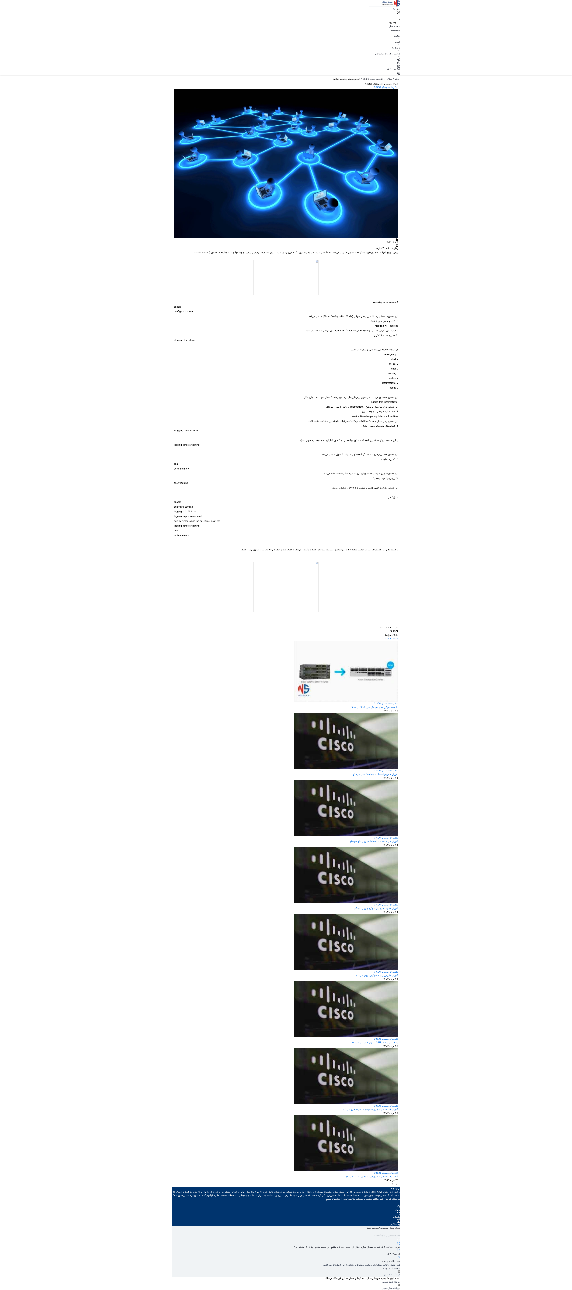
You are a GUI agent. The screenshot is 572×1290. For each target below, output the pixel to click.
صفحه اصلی (394, 26)
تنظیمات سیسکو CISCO (373, 79)
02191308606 (393, 69)
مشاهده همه (391, 639)
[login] (286, 12)
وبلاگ (389, 79)
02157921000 (394, 23)
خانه (397, 79)
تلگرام (397, 1210)
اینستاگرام (395, 1224)
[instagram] (286, 66)
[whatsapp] (286, 63)
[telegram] (286, 59)
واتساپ (396, 1217)
